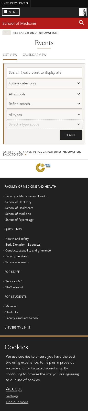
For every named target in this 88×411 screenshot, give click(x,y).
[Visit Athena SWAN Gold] (44, 168)
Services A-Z (13, 281)
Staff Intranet (14, 287)
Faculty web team (17, 256)
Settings (12, 396)
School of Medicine (19, 23)
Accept (14, 388)
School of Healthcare (19, 207)
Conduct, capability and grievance (28, 250)
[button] (81, 23)
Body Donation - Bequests (22, 244)
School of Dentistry (18, 201)
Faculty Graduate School (21, 317)
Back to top (13, 154)
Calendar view (34, 54)
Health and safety (17, 238)
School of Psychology (19, 219)
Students (11, 311)
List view (10, 54)
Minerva (10, 306)
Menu (13, 12)
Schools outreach (17, 262)
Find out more (17, 401)
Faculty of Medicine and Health (26, 196)
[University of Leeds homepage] (83, 12)
